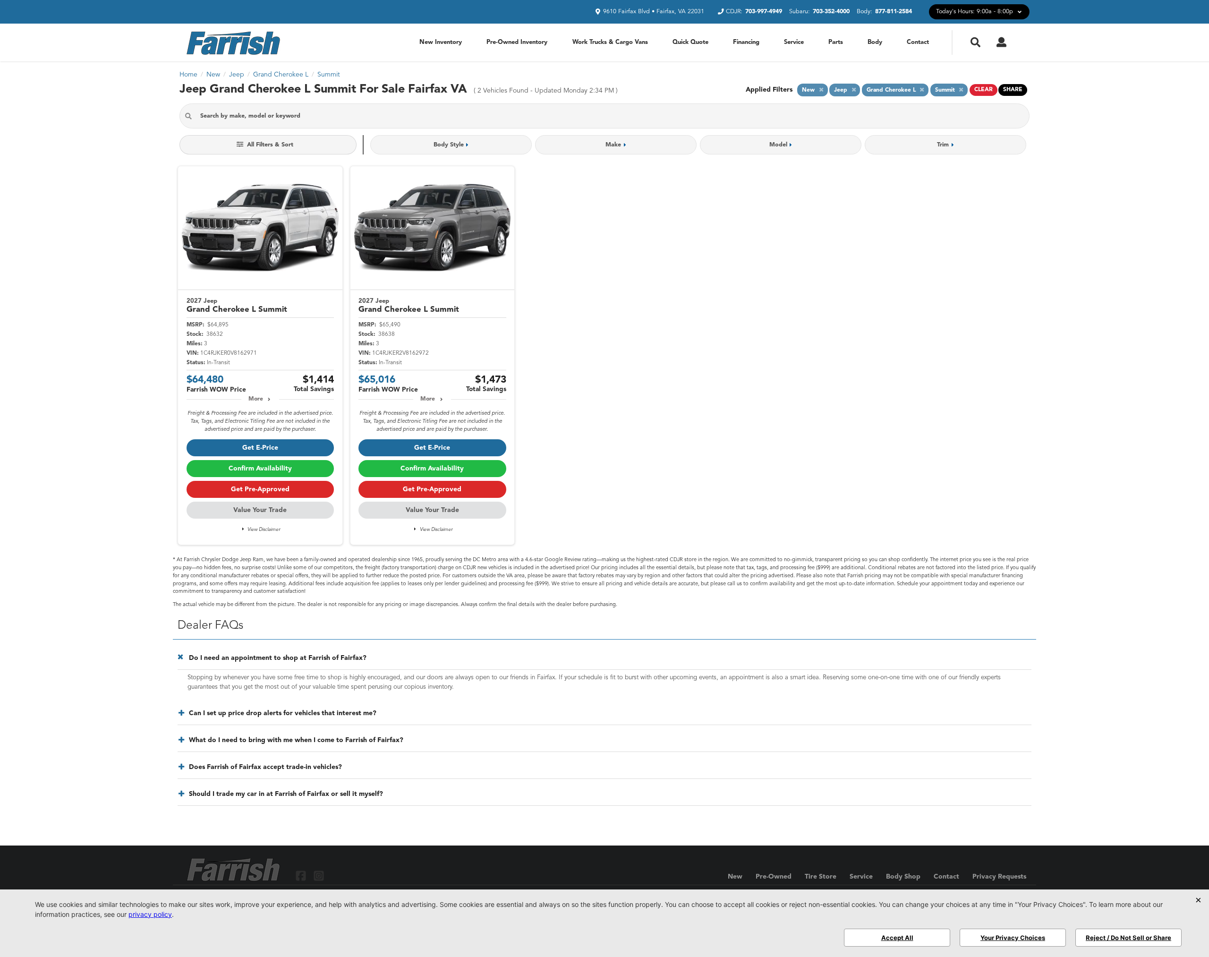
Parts (835, 42)
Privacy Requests (999, 876)
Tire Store (820, 876)
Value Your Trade (260, 510)
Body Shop (903, 876)
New (735, 876)
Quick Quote (690, 42)
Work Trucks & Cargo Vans (610, 42)
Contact (918, 42)
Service (794, 42)
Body (875, 42)
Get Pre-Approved (260, 489)
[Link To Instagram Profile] (318, 876)
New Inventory (440, 42)
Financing (746, 42)
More (255, 399)
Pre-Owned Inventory (516, 42)
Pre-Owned (774, 876)
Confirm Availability (260, 468)
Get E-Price (260, 447)
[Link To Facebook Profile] (302, 876)
